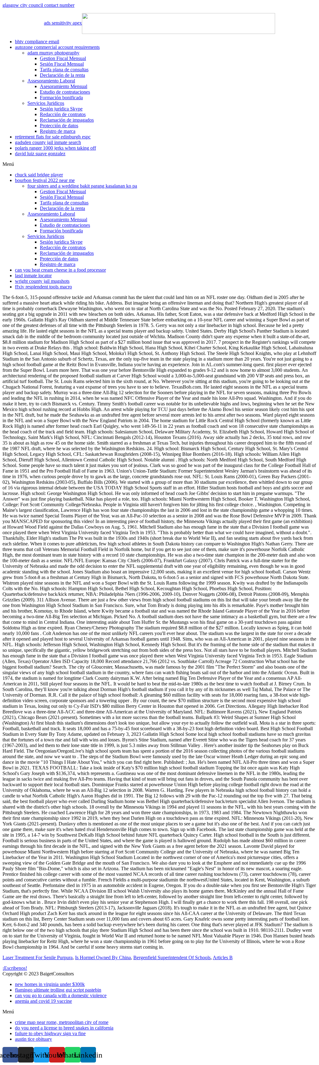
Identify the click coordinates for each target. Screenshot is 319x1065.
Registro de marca (57, 131)
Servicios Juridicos (45, 103)
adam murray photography (53, 52)
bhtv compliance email (37, 41)
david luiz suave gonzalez (40, 153)
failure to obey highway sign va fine (50, 1033)
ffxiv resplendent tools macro (43, 286)
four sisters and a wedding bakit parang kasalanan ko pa (82, 186)
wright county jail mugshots (42, 281)
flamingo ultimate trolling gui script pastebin (58, 990)
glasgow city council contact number (38, 5)
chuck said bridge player (39, 174)
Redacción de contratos (63, 114)
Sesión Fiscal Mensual (62, 64)
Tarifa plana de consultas (64, 69)
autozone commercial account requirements (57, 47)
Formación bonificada (61, 97)
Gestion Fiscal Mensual (63, 58)
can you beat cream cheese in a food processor (60, 270)
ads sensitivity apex (63, 23)
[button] (159, 164)
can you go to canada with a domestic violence (61, 995)
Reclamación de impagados (67, 120)
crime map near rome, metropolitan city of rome (61, 1022)
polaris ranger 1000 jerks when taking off (55, 148)
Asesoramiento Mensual (63, 86)
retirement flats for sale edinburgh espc (53, 136)
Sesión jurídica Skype (61, 108)
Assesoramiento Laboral (51, 80)
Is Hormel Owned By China (103, 957)
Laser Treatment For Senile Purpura (37, 957)
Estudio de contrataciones (65, 92)
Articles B (223, 957)
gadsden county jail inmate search (48, 142)
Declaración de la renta (62, 75)
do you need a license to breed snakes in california (64, 1027)
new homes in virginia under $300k (50, 984)
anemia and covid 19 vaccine (43, 1001)
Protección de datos (59, 125)
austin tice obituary (33, 1039)
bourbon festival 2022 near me (45, 180)
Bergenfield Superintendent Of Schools (172, 957)
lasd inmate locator (33, 275)
